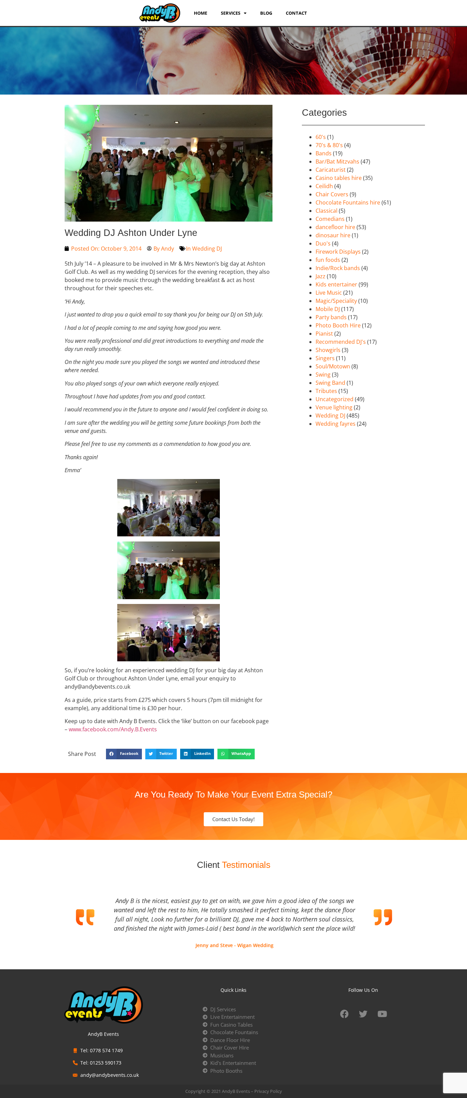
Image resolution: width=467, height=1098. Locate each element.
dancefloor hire (335, 227)
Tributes (326, 391)
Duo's (323, 243)
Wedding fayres (336, 423)
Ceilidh (324, 186)
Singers (325, 358)
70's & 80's (329, 145)
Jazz (320, 276)
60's (321, 137)
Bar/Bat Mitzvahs (337, 161)
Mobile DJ (328, 309)
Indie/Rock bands (338, 268)
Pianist (324, 333)
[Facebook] (344, 1014)
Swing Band (330, 382)
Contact (296, 13)
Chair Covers (332, 194)
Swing (323, 374)
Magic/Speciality (336, 301)
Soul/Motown (333, 366)
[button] (124, 754)
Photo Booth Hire (338, 325)
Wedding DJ (207, 248)
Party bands (331, 317)
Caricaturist (331, 169)
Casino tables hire (339, 178)
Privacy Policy (268, 1091)
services (230, 13)
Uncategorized (334, 399)
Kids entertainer (336, 284)
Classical (326, 210)
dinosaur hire (333, 235)
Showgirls (328, 350)
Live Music (329, 292)
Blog (266, 13)
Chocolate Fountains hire (348, 202)
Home (200, 13)
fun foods (328, 260)
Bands (324, 153)
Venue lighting (334, 407)
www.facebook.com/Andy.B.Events (113, 729)
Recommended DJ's (341, 342)
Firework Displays (338, 251)
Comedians (330, 219)
